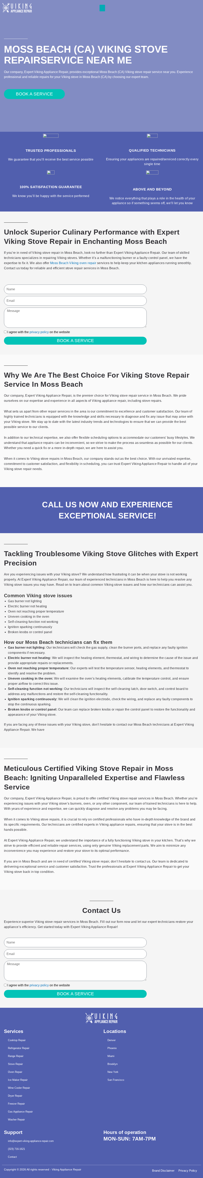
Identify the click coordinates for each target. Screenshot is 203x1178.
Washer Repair (16, 1119)
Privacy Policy (187, 1170)
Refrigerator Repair (18, 1048)
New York (112, 1071)
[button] (102, 8)
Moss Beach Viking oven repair (73, 263)
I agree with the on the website (38, 332)
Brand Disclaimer (163, 1170)
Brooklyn (112, 1064)
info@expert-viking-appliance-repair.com (31, 1141)
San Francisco (115, 1079)
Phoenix (112, 1048)
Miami (110, 1056)
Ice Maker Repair (18, 1079)
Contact (12, 1156)
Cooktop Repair (17, 1040)
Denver (111, 1040)
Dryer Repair (15, 1095)
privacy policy (39, 332)
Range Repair (15, 1056)
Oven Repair (15, 1071)
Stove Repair (15, 1064)
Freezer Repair (16, 1103)
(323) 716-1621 (16, 1148)
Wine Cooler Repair (19, 1087)
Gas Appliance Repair (20, 1111)
